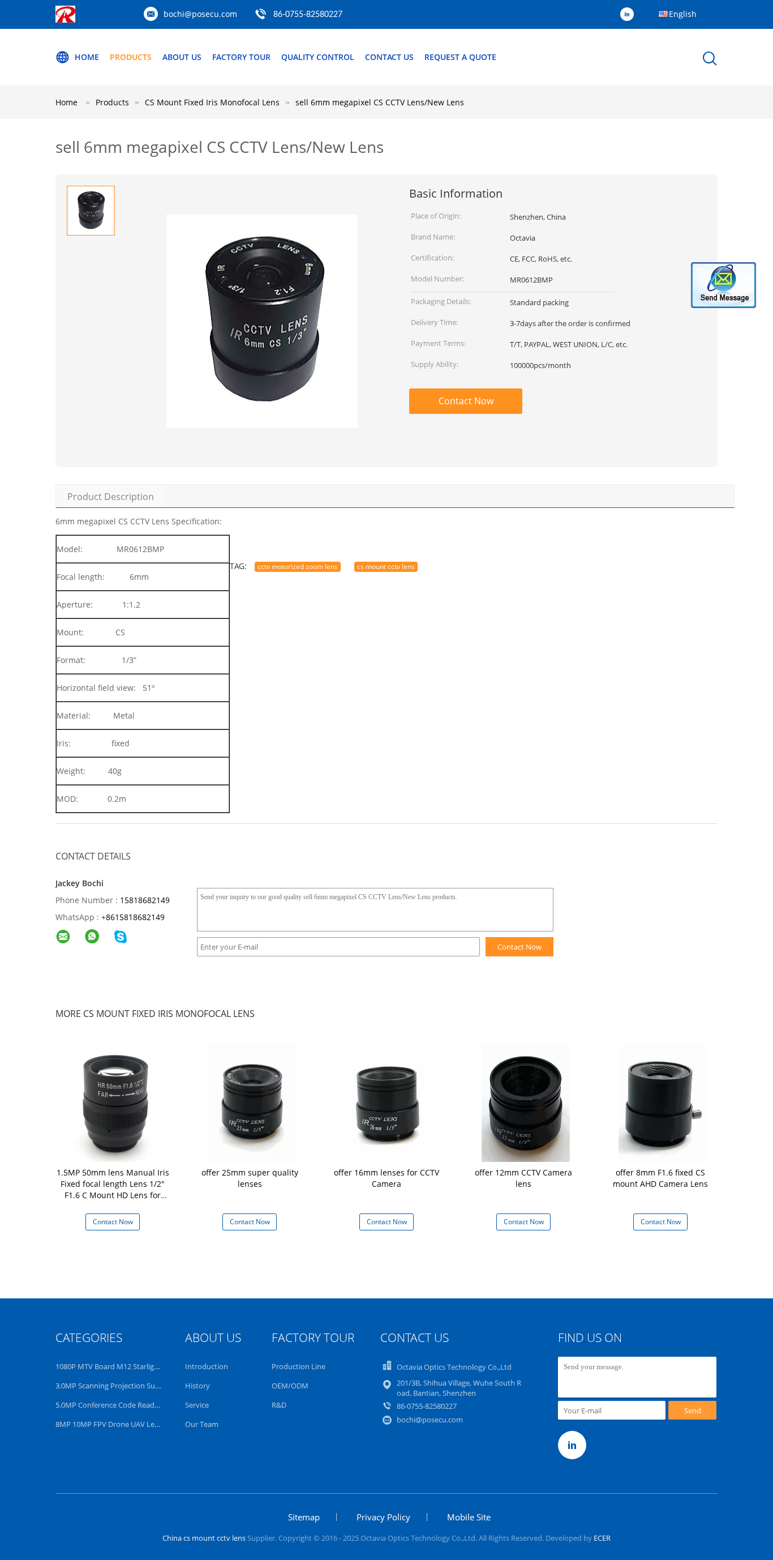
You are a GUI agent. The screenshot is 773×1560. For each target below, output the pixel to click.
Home (87, 57)
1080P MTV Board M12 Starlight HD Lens (123, 1366)
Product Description (110, 496)
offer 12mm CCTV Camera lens (523, 1178)
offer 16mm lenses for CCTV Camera (386, 1178)
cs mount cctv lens (386, 566)
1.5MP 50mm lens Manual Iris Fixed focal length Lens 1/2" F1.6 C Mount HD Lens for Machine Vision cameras (113, 1189)
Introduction (206, 1366)
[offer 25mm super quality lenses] (251, 1101)
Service (197, 1405)
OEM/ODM (290, 1386)
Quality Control (317, 57)
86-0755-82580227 (307, 15)
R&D (279, 1405)
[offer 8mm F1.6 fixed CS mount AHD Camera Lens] (663, 1101)
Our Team (201, 1424)
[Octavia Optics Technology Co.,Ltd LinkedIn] (630, 15)
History (197, 1386)
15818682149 (145, 900)
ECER (602, 1538)
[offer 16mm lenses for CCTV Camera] (389, 1101)
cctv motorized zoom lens (297, 566)
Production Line (298, 1366)
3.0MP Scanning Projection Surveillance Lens (129, 1386)
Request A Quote (460, 57)
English (683, 13)
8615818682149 (135, 917)
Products (131, 57)
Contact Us (389, 57)
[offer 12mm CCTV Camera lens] (526, 1101)
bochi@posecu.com (200, 13)
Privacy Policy (383, 1517)
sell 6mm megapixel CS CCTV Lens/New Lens (379, 102)
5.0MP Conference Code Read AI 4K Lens (123, 1405)
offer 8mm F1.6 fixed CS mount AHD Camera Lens (660, 1178)
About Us (181, 57)
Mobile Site (469, 1517)
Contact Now (466, 401)
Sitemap (304, 1517)
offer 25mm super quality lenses (249, 1178)
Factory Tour (241, 57)
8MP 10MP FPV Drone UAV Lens (108, 1424)
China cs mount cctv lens (204, 1538)
